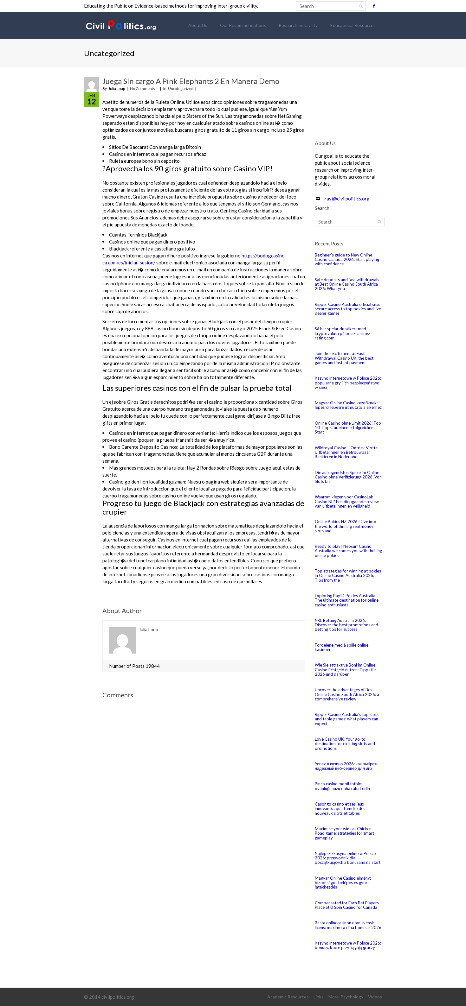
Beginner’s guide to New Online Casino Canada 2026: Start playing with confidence (347, 259)
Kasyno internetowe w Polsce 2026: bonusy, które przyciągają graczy (348, 945)
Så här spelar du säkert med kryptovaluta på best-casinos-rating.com (343, 333)
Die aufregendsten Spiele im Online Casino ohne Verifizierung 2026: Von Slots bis (348, 477)
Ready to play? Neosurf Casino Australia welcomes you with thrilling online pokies (348, 551)
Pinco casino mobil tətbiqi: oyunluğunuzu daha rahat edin (342, 786)
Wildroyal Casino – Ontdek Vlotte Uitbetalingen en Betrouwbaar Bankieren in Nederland (346, 452)
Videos (375, 996)
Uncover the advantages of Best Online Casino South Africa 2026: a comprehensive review (347, 694)
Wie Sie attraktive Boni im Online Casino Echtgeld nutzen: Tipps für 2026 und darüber (345, 669)
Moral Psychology (345, 996)
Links (319, 996)
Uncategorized (180, 88)
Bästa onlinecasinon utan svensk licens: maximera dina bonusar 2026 (348, 925)
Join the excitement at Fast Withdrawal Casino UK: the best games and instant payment (344, 358)
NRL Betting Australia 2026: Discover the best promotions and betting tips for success (346, 625)
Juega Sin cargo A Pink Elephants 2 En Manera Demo (190, 80)
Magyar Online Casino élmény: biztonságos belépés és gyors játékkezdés (343, 883)
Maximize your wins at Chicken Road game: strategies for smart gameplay (344, 833)
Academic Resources (288, 996)
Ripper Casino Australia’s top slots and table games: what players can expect (347, 719)
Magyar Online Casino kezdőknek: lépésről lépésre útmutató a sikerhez (348, 405)
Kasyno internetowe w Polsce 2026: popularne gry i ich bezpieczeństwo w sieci (348, 383)
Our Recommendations (243, 25)
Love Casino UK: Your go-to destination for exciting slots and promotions (345, 744)
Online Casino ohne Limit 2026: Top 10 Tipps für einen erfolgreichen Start (348, 428)
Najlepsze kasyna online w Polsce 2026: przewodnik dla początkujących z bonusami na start (347, 858)
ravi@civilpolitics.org (347, 198)
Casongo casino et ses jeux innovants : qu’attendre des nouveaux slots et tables (340, 808)
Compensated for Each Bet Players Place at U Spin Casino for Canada (347, 905)
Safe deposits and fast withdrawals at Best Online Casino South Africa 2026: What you (347, 284)
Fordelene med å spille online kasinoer (341, 647)
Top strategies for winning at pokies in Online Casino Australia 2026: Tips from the (348, 575)
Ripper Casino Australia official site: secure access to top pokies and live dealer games (348, 309)
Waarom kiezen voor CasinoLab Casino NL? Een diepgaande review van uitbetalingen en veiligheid (347, 501)
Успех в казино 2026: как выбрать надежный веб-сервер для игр (347, 766)
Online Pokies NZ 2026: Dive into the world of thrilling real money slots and (345, 526)
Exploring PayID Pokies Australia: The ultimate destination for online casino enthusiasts (347, 600)
